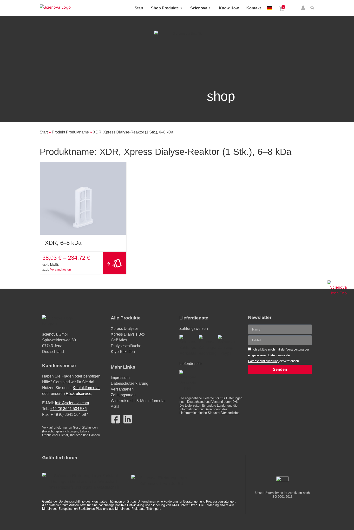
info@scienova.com (72, 403)
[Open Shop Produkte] (181, 8)
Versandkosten (60, 269)
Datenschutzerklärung (263, 361)
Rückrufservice (78, 393)
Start (44, 132)
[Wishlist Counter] (293, 9)
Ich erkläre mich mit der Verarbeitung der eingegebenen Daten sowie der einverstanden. (278, 355)
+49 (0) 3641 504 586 (68, 409)
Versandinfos (230, 413)
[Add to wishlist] (120, 167)
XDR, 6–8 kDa (63, 242)
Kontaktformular (86, 388)
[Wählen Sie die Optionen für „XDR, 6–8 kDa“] (114, 263)
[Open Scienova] (210, 8)
